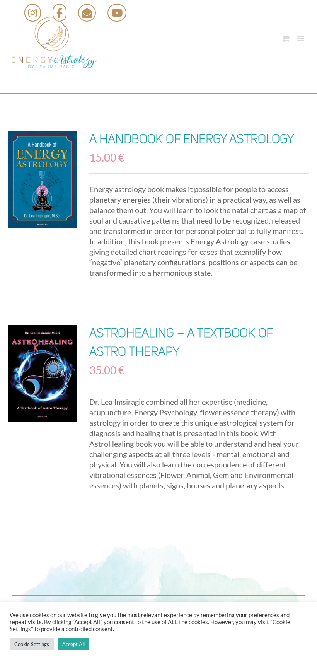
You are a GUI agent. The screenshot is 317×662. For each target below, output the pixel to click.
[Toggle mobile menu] (301, 38)
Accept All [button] (73, 644)
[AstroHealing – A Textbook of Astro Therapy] (42, 373)
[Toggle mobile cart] (286, 38)
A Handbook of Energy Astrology (191, 140)
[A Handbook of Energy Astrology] (42, 179)
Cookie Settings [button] (31, 644)
